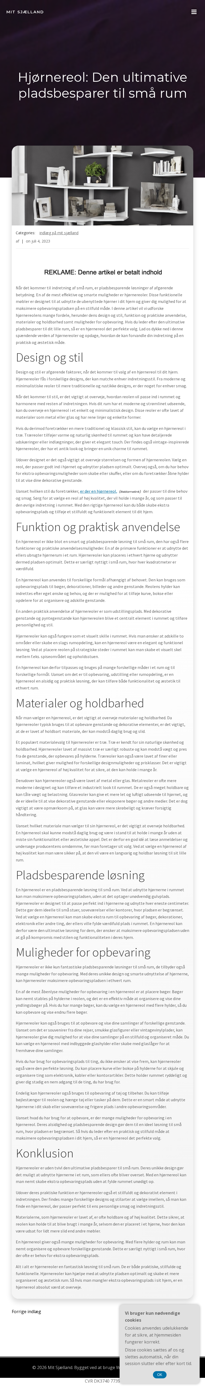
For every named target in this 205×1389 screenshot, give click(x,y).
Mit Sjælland (25, 11)
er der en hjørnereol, (98, 491)
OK (159, 1375)
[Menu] (194, 12)
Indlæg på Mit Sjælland (59, 232)
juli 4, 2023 (40, 241)
